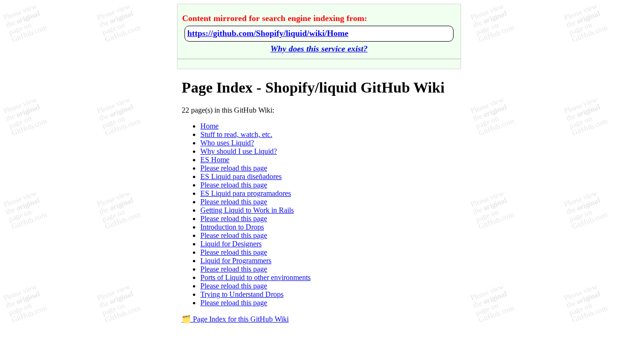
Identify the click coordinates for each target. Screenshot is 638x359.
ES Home (214, 160)
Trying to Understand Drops (242, 294)
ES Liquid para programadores (245, 193)
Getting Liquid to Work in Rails (247, 210)
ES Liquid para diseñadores (241, 176)
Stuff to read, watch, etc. (236, 134)
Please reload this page (233, 168)
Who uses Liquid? (227, 143)
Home (209, 126)
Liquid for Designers (231, 244)
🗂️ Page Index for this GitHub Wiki (235, 319)
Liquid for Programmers (235, 261)
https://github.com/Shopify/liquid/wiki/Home (267, 33)
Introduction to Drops (232, 227)
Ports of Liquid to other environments (255, 277)
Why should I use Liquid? (238, 151)
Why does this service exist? (319, 48)
